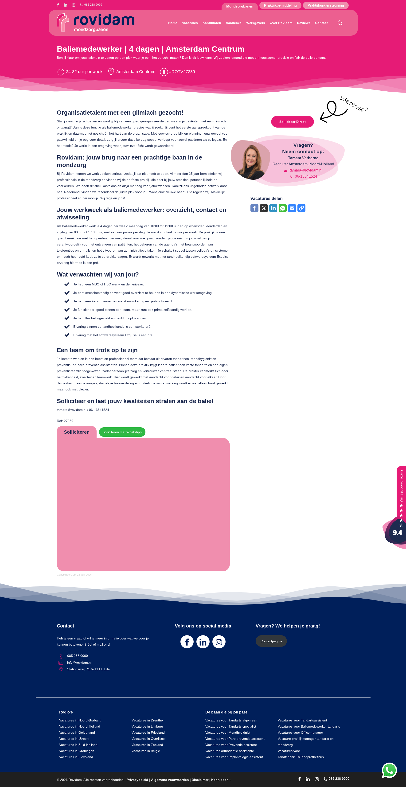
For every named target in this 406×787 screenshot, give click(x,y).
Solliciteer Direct (292, 122)
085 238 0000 (77, 656)
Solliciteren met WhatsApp (122, 432)
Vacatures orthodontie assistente (229, 751)
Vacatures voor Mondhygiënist (227, 732)
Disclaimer (200, 780)
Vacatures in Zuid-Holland (78, 745)
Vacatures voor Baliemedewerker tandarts (309, 726)
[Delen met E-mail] (292, 208)
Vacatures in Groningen (76, 751)
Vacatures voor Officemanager (300, 732)
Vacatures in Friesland (148, 732)
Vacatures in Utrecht (74, 738)
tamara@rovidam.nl (305, 170)
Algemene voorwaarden (170, 780)
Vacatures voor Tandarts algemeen (231, 720)
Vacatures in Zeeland (147, 745)
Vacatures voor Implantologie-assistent (234, 757)
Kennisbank (220, 780)
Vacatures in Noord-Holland (79, 726)
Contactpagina (271, 641)
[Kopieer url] (301, 208)
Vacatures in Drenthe (147, 720)
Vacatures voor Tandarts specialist (230, 726)
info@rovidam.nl (79, 662)
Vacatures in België (146, 751)
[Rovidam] (394, 548)
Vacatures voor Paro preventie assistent (235, 738)
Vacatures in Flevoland (76, 757)
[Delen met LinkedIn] (273, 208)
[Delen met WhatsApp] (283, 208)
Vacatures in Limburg (147, 726)
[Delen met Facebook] (254, 208)
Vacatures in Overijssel (148, 738)
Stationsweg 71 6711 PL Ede (88, 669)
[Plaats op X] (264, 208)
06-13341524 (305, 176)
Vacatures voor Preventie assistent (231, 745)
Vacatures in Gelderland (77, 732)
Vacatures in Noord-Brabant (80, 720)
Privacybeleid (137, 780)
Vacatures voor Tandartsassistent (302, 720)
